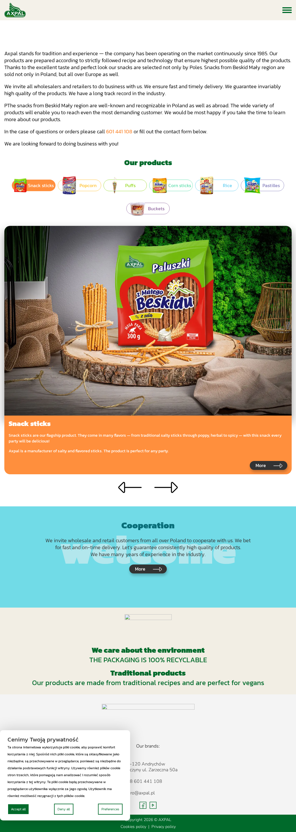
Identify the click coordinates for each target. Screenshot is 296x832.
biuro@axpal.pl (139, 793)
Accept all (18, 809)
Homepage (134, 37)
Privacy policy (163, 826)
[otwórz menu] (287, 10)
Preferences (110, 809)
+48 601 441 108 (143, 781)
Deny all (64, 809)
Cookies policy (133, 826)
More (261, 465)
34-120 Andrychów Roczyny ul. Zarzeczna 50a (150, 767)
